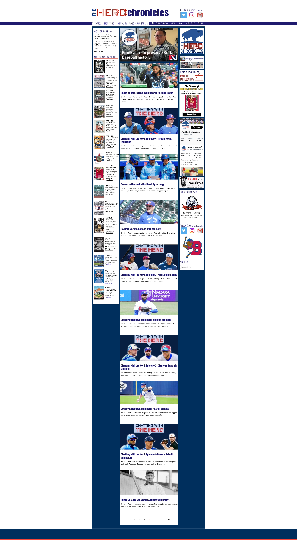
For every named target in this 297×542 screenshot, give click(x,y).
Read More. (109, 87)
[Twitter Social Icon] (183, 15)
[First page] (130, 519)
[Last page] (169, 519)
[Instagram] (192, 15)
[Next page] (164, 519)
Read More (109, 148)
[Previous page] (134, 519)
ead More (110, 180)
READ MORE (98, 51)
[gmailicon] (200, 15)
